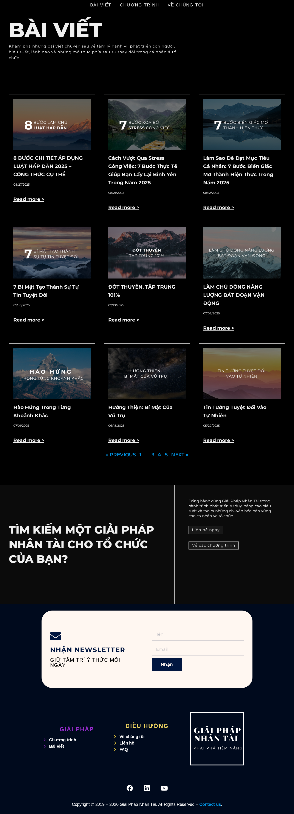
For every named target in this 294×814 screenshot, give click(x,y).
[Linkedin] (147, 788)
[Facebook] (129, 788)
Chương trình (139, 5)
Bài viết (100, 5)
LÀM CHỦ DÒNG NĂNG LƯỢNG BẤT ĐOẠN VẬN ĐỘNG (234, 295)
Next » (179, 455)
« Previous (121, 455)
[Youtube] (164, 788)
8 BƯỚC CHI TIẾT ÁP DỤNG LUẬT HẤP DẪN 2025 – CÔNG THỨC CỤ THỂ (48, 166)
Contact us (210, 804)
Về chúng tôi (186, 5)
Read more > (28, 199)
